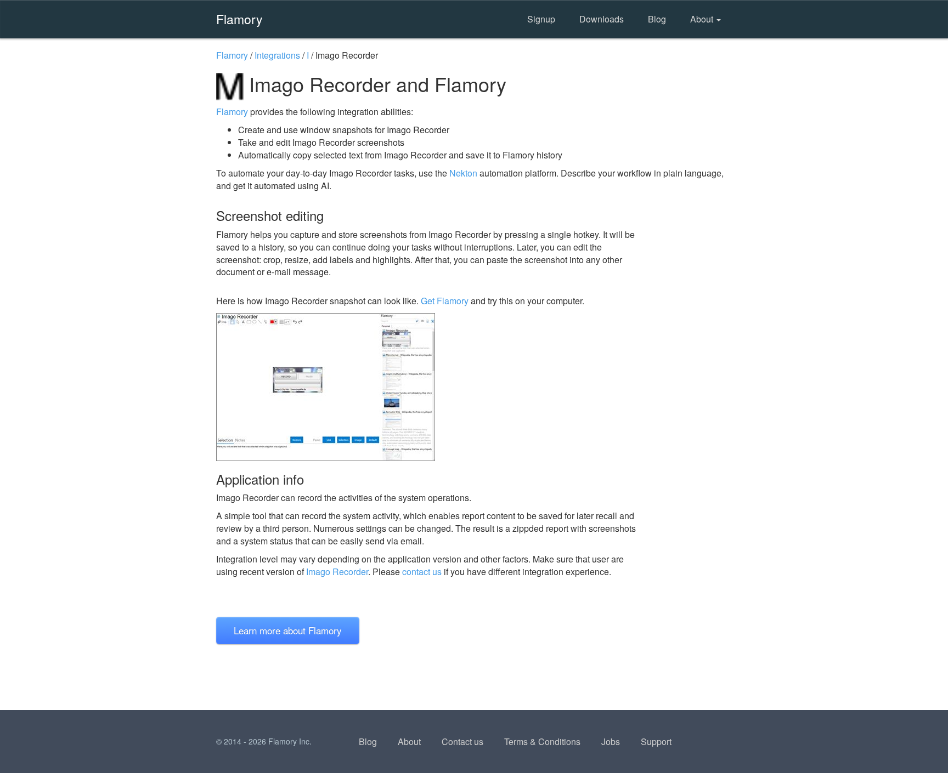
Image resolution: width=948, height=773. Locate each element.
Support (656, 741)
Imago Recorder (337, 571)
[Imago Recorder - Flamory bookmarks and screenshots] (429, 387)
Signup (541, 19)
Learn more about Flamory (288, 630)
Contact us (462, 741)
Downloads (601, 19)
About (702, 19)
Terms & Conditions (542, 741)
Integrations (277, 55)
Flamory (239, 18)
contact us (422, 571)
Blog (657, 19)
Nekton (463, 173)
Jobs (610, 741)
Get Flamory (445, 300)
